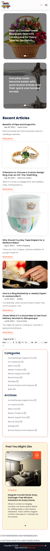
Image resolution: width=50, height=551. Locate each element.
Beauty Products (15, 369)
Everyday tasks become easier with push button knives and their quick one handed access (25, 85)
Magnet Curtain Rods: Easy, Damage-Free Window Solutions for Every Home (23, 497)
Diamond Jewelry (25, 178)
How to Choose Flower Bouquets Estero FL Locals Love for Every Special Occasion (23, 35)
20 (32, 342)
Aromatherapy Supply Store (21, 358)
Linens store (22, 127)
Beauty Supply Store (17, 373)
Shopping (12, 490)
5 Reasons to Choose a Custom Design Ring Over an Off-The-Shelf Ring (23, 173)
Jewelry (20, 299)
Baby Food (13, 365)
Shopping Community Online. (32, 545)
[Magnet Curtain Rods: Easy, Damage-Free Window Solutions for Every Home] (23, 468)
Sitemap (31, 548)
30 (36, 342)
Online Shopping (23, 245)
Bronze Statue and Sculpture (21, 385)
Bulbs (10, 389)
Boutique (12, 381)
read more (8, 138)
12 (26, 342)
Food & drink (22, 321)
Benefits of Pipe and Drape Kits (19, 124)
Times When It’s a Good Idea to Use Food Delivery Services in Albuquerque (24, 317)
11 (22, 342)
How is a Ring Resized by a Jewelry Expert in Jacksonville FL (24, 294)
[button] (23, 525)
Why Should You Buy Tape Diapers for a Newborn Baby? (23, 241)
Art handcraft (14, 362)
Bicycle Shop (14, 377)
